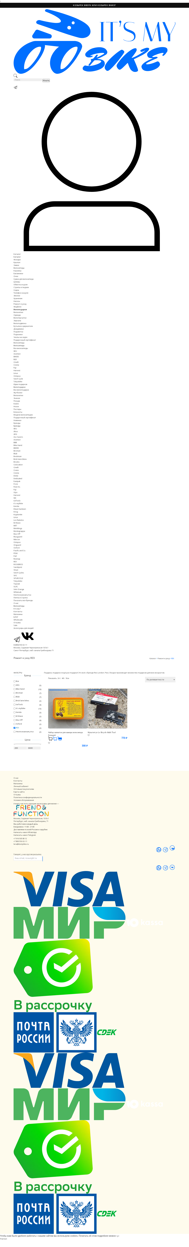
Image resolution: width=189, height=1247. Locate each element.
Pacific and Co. (20, 550)
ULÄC (16, 586)
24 (58, 678)
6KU (15, 351)
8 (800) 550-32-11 (20, 645)
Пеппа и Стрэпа (21, 597)
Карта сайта (19, 792)
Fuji (15, 367)
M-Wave (17, 523)
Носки (16, 406)
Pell (15, 556)
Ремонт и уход (20, 304)
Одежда (17, 315)
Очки (16, 276)
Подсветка (18, 331)
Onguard (17, 545)
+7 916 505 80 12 (20, 838)
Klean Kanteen (20, 509)
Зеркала (17, 320)
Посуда (17, 401)
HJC (15, 498)
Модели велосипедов (23, 414)
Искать (46, 80)
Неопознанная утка (22, 595)
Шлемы (17, 282)
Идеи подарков (20, 384)
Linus (16, 373)
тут (117, 1236)
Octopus (17, 376)
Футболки (18, 392)
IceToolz (17, 500)
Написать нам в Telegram (25, 835)
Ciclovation (18, 464)
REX (15, 561)
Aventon (17, 354)
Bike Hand (18, 445)
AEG (15, 434)
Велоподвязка (20, 323)
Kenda (16, 506)
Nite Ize (17, 539)
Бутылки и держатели (23, 326)
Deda (16, 475)
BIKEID (16, 356)
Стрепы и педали (21, 287)
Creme (16, 365)
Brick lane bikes (20, 459)
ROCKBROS (18, 564)
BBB (15, 442)
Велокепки (18, 312)
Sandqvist (18, 567)
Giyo (15, 492)
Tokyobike (18, 381)
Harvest (17, 370)
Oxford (17, 547)
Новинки (17, 420)
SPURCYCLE (18, 578)
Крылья (17, 262)
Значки (17, 398)
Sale (15, 625)
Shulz (16, 570)
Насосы (17, 301)
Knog (16, 511)
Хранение (18, 298)
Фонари (17, 259)
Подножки (18, 334)
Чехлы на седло (20, 337)
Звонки (17, 295)
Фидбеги (17, 306)
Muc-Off (17, 534)
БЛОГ (16, 617)
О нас (16, 603)
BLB (15, 359)
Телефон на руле (21, 293)
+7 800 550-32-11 (20, 841)
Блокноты (18, 412)
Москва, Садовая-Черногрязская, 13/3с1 (31, 818)
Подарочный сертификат (25, 340)
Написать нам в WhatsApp (25, 832)
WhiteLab (17, 592)
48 (63, 678)
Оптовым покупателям (24, 789)
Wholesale (18, 620)
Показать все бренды (23, 600)
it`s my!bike (18, 503)
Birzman (17, 451)
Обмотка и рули (21, 284)
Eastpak (17, 481)
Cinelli (16, 362)
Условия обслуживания (24, 800)
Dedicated (18, 478)
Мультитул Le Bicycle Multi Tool (102, 732)
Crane (16, 470)
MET (15, 525)
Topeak (17, 583)
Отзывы (17, 622)
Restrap (17, 559)
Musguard (18, 536)
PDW (16, 553)
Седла (16, 290)
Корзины (17, 270)
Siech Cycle (18, 378)
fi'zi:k (16, 484)
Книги (16, 403)
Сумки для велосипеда (23, 279)
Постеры (17, 409)
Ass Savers (18, 437)
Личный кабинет (21, 786)
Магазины (18, 614)
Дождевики (19, 329)
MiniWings (18, 528)
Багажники (18, 273)
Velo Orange (19, 589)
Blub (15, 453)
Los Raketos (19, 520)
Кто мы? (17, 608)
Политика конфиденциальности (28, 797)
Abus (16, 431)
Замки (16, 265)
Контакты (18, 611)
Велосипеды (19, 268)
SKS (15, 575)
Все (67, 678)
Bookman (18, 456)
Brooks (17, 462)
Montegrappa (19, 531)
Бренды (17, 423)
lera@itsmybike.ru (21, 844)
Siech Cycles (19, 572)
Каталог (17, 254)
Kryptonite (18, 514)
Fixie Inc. (17, 487)
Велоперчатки (20, 318)
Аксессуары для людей (23, 628)
